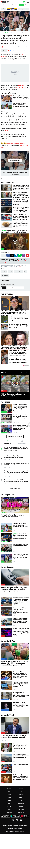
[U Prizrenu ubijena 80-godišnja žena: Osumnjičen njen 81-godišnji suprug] (6, 758)
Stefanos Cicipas (19, 271)
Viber (26, 261)
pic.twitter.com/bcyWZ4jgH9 (16, 143)
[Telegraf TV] (20, 820)
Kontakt (20, 828)
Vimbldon (7, 32)
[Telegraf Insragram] (17, 820)
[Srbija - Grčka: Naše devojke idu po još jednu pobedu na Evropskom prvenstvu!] (6, 537)
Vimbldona (21, 85)
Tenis (25, 271)
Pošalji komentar (15, 287)
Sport (2, 32)
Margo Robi (20, 87)
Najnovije (7, 495)
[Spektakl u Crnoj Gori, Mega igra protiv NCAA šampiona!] (15, 505)
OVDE (7, 130)
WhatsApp (21, 261)
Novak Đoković (4, 275)
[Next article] (29, 424)
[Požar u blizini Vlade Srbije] (6, 768)
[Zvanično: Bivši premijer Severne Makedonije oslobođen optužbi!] (15, 725)
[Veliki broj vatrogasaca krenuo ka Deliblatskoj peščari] (15, 383)
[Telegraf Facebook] (9, 820)
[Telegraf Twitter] (13, 820)
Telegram (3, 262)
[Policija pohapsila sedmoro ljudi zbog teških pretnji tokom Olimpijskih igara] (6, 418)
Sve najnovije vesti (15, 488)
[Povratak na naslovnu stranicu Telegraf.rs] (5, 2)
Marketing (9, 825)
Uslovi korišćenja (21, 266)
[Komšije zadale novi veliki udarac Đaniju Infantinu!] (6, 548)
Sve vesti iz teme (15, 436)
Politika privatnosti (12, 828)
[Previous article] (1, 424)
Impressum (15, 825)
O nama (4, 825)
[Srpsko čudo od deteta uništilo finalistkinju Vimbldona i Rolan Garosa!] (6, 105)
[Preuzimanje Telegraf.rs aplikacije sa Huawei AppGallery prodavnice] (24, 816)
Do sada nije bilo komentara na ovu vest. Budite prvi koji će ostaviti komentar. (14, 283)
